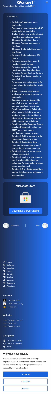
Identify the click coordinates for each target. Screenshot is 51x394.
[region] (25, 372)
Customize (25, 381)
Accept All (26, 374)
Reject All (25, 388)
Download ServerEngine (25, 210)
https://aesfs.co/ (9, 323)
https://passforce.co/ (11, 326)
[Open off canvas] (46, 2)
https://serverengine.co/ (12, 320)
